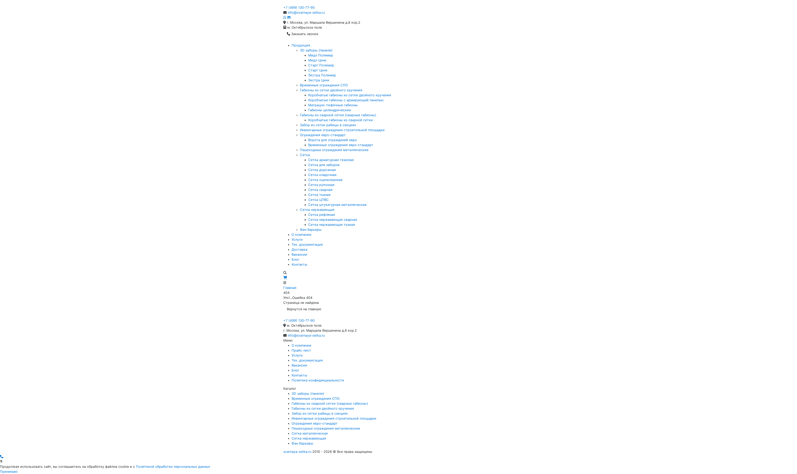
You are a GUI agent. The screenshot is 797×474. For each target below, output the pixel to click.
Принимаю (9, 471)
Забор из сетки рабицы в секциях (328, 125)
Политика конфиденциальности (318, 380)
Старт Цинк (318, 70)
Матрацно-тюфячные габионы (333, 105)
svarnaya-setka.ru (297, 452)
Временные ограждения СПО (324, 85)
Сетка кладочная (322, 175)
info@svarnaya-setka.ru (306, 12)
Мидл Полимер (320, 55)
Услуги (297, 239)
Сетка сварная (320, 190)
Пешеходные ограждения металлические (334, 150)
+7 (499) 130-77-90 (299, 7)
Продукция (301, 45)
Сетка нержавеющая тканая (331, 224)
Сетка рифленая (321, 215)
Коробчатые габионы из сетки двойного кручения (349, 95)
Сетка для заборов (324, 165)
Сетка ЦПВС (318, 200)
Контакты (299, 264)
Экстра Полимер (322, 75)
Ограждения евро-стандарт (323, 135)
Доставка (299, 249)
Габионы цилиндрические (329, 110)
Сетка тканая (319, 195)
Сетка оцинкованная (325, 180)
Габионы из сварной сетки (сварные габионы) (338, 115)
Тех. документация (307, 244)
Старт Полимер (321, 65)
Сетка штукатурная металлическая (337, 205)
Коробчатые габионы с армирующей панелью (346, 100)
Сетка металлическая (310, 433)
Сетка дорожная (322, 170)
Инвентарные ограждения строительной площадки (342, 130)
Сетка (305, 155)
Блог (295, 259)
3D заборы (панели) (316, 50)
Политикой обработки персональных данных (173, 466)
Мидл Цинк (317, 60)
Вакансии (299, 254)
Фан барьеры (310, 229)
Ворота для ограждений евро (332, 140)
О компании (301, 234)
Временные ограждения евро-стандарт (340, 145)
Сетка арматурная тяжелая (331, 160)
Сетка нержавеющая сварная (332, 219)
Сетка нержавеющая (317, 210)
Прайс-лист (301, 350)
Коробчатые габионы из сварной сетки (340, 120)
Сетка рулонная (321, 185)
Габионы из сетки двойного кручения (331, 90)
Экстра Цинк (318, 80)
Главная (289, 288)
